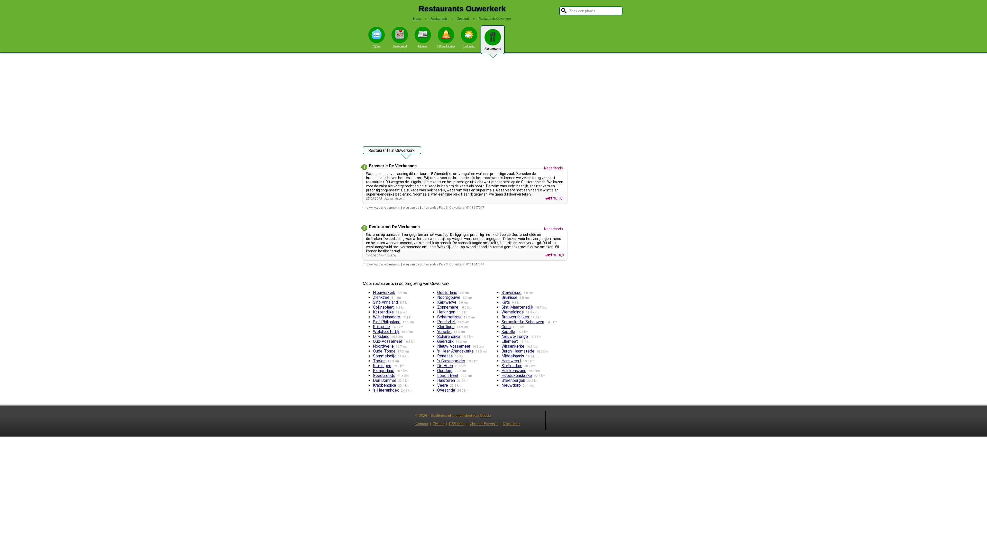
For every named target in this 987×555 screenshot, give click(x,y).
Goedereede (384, 375)
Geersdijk (445, 341)
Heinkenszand (513, 370)
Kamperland (383, 370)
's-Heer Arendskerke (455, 351)
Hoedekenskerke (516, 375)
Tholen (379, 360)
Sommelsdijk (384, 356)
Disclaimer (511, 424)
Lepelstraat (448, 375)
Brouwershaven (515, 316)
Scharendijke (448, 336)
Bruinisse (509, 297)
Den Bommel (384, 380)
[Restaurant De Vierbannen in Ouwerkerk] (551, 255)
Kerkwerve (446, 302)
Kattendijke (383, 312)
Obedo (485, 415)
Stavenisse (511, 292)
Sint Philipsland (386, 321)
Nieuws (422, 46)
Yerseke (444, 331)
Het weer (469, 46)
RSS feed (456, 424)
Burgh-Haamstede (517, 351)
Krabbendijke (384, 385)
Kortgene (381, 326)
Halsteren (446, 380)
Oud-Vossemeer (387, 341)
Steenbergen (513, 380)
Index (417, 19)
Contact (421, 424)
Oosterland (447, 292)
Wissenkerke (512, 346)
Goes (506, 326)
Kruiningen (382, 365)
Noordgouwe (448, 297)
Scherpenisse (449, 316)
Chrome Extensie (484, 424)
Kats (505, 302)
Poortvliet (446, 321)
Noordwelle (383, 346)
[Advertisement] (493, 97)
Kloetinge (446, 326)
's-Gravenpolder (451, 360)
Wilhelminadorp (386, 316)
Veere (442, 385)
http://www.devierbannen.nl (381, 207)
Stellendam (511, 365)
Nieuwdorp (511, 385)
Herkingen (446, 312)
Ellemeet (509, 341)
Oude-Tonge (384, 351)
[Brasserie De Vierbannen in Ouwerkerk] (551, 198)
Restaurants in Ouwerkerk (391, 150)
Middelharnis (512, 356)
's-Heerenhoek (386, 390)
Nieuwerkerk (384, 292)
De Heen (445, 365)
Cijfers (377, 46)
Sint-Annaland (385, 302)
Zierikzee (381, 297)
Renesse (445, 356)
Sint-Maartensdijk (517, 307)
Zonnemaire (447, 307)
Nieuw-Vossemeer (453, 346)
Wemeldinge (512, 312)
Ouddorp (445, 370)
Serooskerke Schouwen (522, 321)
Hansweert (511, 360)
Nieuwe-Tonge (514, 336)
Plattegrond (400, 46)
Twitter (438, 424)
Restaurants (493, 48)
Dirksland (381, 336)
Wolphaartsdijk (386, 331)
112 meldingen (446, 46)
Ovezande (446, 390)
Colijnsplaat (383, 307)
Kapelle (508, 331)
